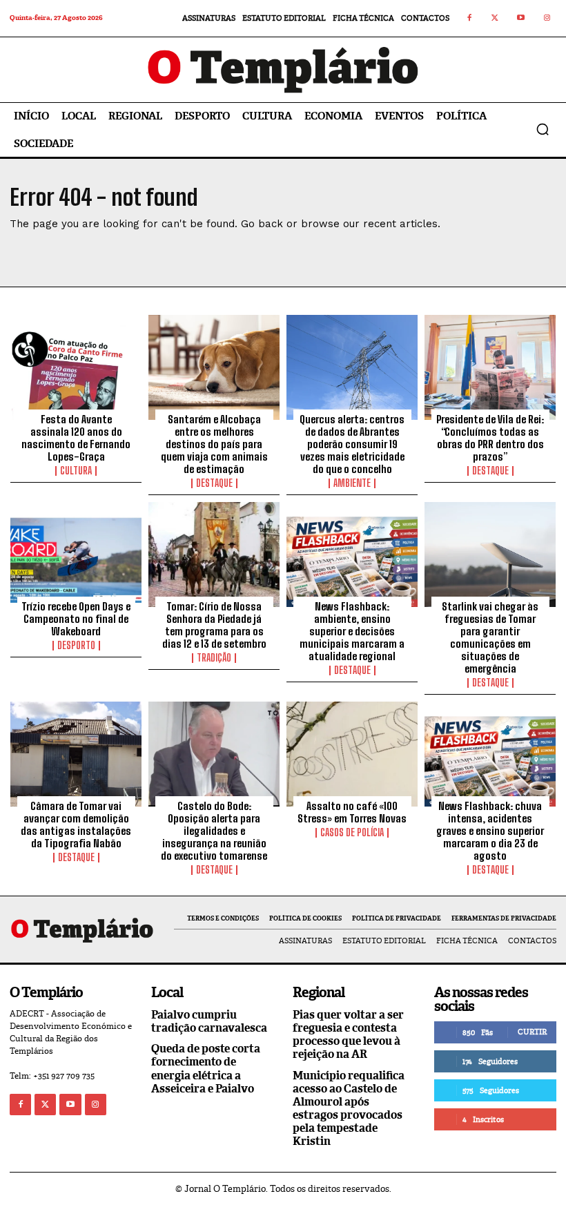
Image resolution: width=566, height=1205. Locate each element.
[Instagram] (547, 18)
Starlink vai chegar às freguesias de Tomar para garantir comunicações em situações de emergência (490, 637)
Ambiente (352, 483)
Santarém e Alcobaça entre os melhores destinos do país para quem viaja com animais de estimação (214, 444)
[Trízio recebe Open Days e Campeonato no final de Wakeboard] (76, 554)
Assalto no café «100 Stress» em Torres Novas (352, 812)
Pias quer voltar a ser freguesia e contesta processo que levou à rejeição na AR (348, 1035)
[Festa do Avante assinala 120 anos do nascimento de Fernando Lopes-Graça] (76, 367)
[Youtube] (521, 18)
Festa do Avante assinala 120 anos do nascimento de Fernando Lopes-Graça (75, 438)
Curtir (532, 1032)
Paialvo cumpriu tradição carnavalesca (209, 1021)
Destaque (214, 483)
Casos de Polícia (352, 833)
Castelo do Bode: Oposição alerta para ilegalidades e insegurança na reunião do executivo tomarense (214, 831)
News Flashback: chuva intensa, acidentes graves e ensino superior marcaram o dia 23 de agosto (490, 831)
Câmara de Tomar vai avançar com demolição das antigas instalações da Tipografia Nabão (76, 824)
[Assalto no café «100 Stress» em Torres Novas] (352, 754)
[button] (542, 129)
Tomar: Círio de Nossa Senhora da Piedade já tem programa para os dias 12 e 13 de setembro (214, 625)
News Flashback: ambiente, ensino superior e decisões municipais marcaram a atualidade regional (352, 631)
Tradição (214, 658)
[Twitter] (495, 18)
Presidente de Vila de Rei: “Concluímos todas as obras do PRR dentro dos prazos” (490, 438)
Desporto (76, 645)
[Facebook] (469, 18)
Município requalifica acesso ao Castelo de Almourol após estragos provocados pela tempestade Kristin (348, 1108)
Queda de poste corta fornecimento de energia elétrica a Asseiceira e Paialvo (205, 1068)
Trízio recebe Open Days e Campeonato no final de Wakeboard (75, 618)
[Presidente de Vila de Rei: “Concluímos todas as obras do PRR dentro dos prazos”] (490, 367)
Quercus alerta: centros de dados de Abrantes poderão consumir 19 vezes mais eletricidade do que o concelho (352, 444)
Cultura (76, 471)
